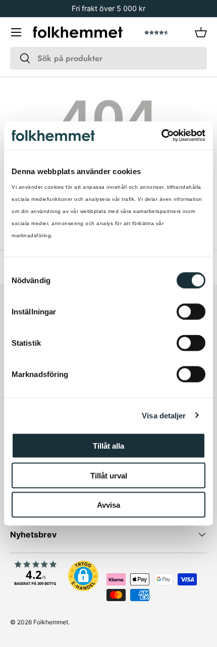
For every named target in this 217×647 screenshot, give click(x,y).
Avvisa (108, 505)
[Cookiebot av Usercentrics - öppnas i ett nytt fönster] (161, 135)
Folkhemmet (50, 622)
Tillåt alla (108, 446)
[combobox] (108, 58)
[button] (201, 32)
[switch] (191, 312)
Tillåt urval (108, 475)
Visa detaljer (164, 415)
